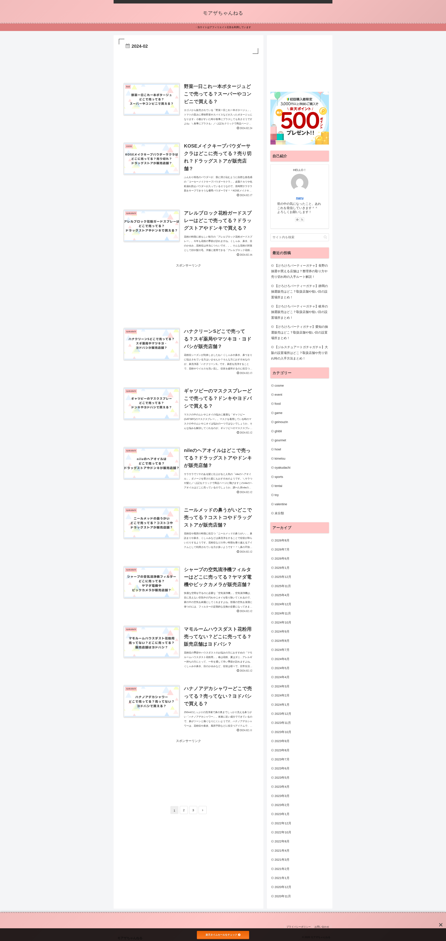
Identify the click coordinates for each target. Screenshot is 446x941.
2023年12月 (283, 713)
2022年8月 (282, 841)
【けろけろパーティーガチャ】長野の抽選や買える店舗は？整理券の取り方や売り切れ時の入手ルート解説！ (299, 271)
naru (299, 198)
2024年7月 (282, 650)
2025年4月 (282, 595)
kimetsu (280, 458)
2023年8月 (282, 750)
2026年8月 (282, 540)
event (278, 394)
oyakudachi (282, 467)
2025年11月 (283, 586)
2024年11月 (283, 613)
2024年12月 (283, 604)
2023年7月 (282, 759)
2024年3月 (282, 686)
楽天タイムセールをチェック (221, 934)
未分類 (279, 513)
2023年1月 (282, 814)
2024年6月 (282, 659)
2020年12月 (283, 887)
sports (279, 476)
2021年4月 (282, 850)
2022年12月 (283, 823)
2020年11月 (283, 896)
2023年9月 (282, 741)
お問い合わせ (321, 926)
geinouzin (281, 422)
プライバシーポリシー (298, 926)
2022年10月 (283, 832)
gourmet (280, 440)
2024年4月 (282, 677)
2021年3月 (282, 859)
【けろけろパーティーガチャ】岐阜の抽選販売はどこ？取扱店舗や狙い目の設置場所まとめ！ (299, 312)
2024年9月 (282, 631)
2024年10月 (283, 622)
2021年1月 (282, 878)
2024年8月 (282, 640)
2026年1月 (282, 568)
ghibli (278, 431)
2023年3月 (282, 795)
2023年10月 (283, 732)
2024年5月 (282, 668)
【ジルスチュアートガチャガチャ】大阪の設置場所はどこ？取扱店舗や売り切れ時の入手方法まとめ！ (299, 352)
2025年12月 (283, 577)
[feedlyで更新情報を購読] (297, 220)
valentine (281, 504)
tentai (278, 486)
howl (278, 449)
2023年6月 (282, 768)
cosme (279, 385)
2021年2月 (282, 868)
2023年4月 (282, 786)
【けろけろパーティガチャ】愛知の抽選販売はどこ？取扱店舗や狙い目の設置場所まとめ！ (299, 332)
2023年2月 (282, 805)
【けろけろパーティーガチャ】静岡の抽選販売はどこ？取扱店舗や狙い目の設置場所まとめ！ (299, 291)
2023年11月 (283, 723)
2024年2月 (282, 695)
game (278, 413)
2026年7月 (282, 549)
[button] (325, 237)
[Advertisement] (188, 64)
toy (277, 495)
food (278, 403)
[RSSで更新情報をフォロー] (302, 220)
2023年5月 (282, 777)
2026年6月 (282, 558)
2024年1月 (282, 704)
